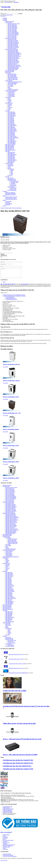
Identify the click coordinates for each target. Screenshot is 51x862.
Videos (4, 835)
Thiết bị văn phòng (9, 163)
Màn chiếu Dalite (11, 155)
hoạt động (5, 843)
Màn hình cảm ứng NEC (13, 59)
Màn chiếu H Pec (11, 157)
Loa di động (10, 85)
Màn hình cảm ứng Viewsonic (14, 58)
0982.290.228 (16, 2)
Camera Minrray (11, 95)
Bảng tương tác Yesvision (13, 40)
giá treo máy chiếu (14, 182)
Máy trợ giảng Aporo (12, 73)
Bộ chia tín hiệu (11, 186)
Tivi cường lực (8, 97)
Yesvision (10, 104)
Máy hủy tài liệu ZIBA (12, 37)
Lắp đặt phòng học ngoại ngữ (11, 196)
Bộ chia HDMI (13, 187)
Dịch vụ (4, 195)
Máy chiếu (7, 110)
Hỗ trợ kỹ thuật (8, 201)
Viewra (9, 108)
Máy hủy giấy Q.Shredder (13, 34)
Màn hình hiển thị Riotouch (13, 68)
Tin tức (4, 200)
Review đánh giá (8, 203)
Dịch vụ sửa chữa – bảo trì (10, 198)
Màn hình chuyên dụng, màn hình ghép (10, 556)
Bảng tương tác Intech (12, 48)
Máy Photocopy (11, 168)
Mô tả (4, 281)
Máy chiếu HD (11, 118)
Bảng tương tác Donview (13, 41)
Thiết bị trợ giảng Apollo (13, 79)
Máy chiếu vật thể (9, 103)
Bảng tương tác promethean (13, 47)
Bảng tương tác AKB (12, 39)
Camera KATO (11, 92)
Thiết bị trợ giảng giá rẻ (12, 538)
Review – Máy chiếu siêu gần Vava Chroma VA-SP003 (20, 754)
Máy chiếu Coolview (12, 128)
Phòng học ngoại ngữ (9, 21)
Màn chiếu (7, 151)
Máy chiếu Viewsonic (12, 136)
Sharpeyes (10, 105)
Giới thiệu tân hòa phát (7, 806)
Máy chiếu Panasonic (12, 141)
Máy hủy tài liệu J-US (12, 24)
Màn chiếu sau (11, 162)
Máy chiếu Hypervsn (12, 129)
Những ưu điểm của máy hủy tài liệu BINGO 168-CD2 (14, 295)
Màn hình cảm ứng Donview (13, 54)
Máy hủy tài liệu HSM (12, 25)
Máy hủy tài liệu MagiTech (13, 33)
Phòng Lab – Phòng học (10, 192)
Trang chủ (5, 18)
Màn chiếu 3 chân (11, 152)
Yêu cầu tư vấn (4, 255)
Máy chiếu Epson (11, 111)
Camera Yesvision (11, 91)
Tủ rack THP (10, 177)
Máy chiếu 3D (11, 117)
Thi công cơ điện (6, 846)
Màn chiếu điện (11, 153)
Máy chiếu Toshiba (11, 143)
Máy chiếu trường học (9, 147)
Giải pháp (5, 191)
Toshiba (12, 170)
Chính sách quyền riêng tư (8, 808)
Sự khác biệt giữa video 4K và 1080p (14, 690)
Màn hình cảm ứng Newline (13, 61)
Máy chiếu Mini (11, 120)
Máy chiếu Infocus (11, 124)
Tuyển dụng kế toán (7, 853)
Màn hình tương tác (12, 179)
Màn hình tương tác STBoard (14, 52)
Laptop (9, 167)
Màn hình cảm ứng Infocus (13, 60)
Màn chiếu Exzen (11, 156)
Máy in (9, 166)
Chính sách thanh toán (7, 810)
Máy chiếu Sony (11, 139)
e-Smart (9, 100)
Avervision (10, 107)
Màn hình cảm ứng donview (11, 518)
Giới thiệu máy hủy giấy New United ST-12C (17, 766)
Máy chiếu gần (11, 122)
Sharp (9, 98)
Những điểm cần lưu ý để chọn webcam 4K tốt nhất (19, 723)
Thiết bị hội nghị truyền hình (11, 90)
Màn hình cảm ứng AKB (13, 50)
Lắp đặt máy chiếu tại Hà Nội (11, 199)
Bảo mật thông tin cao (10, 298)
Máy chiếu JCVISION (12, 130)
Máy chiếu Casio (11, 138)
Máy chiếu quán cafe (9, 148)
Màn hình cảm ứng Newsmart (14, 65)
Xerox (11, 174)
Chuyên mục (5, 836)
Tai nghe (9, 88)
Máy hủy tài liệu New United (13, 23)
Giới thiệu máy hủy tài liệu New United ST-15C (18, 763)
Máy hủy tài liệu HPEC (12, 31)
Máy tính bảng (11, 165)
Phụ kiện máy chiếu (12, 180)
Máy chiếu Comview (12, 115)
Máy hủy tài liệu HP (12, 35)
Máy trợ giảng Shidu (12, 76)
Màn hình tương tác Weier (13, 51)
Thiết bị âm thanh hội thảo (13, 89)
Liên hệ (4, 205)
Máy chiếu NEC (11, 123)
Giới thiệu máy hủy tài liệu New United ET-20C (18, 760)
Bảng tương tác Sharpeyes (13, 43)
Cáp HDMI (12, 183)
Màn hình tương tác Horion (10, 521)
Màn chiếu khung (11, 161)
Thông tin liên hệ (6, 807)
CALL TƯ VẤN (3, 860)
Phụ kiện (7, 176)
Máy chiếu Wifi (11, 119)
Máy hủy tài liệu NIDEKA (13, 32)
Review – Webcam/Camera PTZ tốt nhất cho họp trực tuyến (22, 739)
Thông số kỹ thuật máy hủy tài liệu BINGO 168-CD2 (14, 294)
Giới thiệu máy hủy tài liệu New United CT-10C (18, 769)
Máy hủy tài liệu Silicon (12, 28)
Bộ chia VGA (13, 189)
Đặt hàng (2, 254)
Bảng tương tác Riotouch (13, 44)
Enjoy (9, 109)
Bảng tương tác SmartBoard (13, 42)
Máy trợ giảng (8, 72)
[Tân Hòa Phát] (5, 7)
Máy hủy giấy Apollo (12, 29)
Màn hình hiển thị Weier (12, 69)
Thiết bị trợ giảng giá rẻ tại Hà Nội (15, 81)
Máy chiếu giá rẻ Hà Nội (10, 144)
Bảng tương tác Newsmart (13, 46)
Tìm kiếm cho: (3, 13)
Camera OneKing (11, 96)
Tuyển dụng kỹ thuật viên (8, 855)
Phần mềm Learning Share (10, 193)
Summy (9, 101)
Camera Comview (11, 94)
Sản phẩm (5, 20)
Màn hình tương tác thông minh (11, 49)
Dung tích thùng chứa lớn (11, 299)
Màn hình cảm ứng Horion (13, 57)
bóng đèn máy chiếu (14, 181)
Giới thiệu (5, 19)
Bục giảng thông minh (9, 70)
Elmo (9, 106)
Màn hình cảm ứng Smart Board (14, 56)
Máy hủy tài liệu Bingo (16, 207)
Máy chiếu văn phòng (9, 145)
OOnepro (10, 99)
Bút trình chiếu (13, 185)
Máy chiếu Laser (11, 116)
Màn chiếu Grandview (12, 160)
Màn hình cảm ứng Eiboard (13, 62)
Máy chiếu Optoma (12, 113)
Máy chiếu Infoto (11, 134)
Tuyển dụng (7, 204)
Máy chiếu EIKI (11, 132)
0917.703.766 (7, 2)
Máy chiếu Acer (11, 126)
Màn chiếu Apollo (11, 158)
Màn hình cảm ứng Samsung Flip (14, 66)
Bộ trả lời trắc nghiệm (9, 71)
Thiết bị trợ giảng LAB (12, 78)
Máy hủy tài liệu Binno (12, 27)
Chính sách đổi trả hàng (7, 811)
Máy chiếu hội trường (9, 146)
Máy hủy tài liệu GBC (12, 30)
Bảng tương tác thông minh (10, 38)
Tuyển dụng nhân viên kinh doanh (9, 856)
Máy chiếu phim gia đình (10, 149)
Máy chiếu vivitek (11, 135)
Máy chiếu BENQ (11, 127)
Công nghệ (7, 202)
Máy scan (10, 175)
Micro (9, 87)
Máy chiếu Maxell (11, 133)
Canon (11, 173)
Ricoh (11, 171)
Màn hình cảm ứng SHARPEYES (15, 53)
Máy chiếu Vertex (11, 114)
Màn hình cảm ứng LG (12, 63)
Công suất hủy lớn (9, 297)
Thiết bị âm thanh (8, 80)
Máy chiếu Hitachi (11, 142)
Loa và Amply (11, 86)
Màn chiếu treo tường (12, 154)
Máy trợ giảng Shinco (12, 75)
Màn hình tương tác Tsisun (13, 67)
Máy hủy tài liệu (8, 22)
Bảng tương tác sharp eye (10, 507)
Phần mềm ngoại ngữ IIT (10, 194)
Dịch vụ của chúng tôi (6, 832)
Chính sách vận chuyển (7, 812)
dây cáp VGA (13, 184)
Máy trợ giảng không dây (13, 77)
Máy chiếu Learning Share (13, 137)
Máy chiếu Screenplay (12, 125)
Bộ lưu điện (10, 164)
